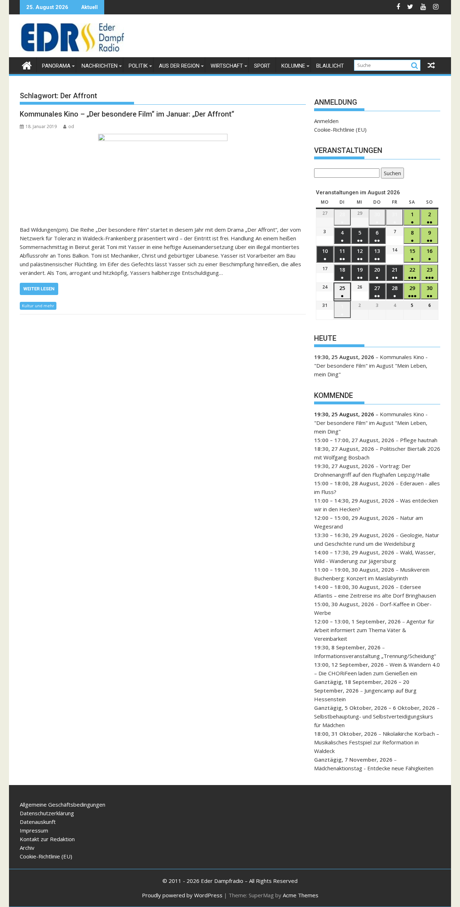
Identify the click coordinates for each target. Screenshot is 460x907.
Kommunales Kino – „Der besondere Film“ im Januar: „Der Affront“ (127, 114)
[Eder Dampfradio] (26, 64)
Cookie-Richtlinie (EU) (340, 129)
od (71, 126)
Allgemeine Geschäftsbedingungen (62, 804)
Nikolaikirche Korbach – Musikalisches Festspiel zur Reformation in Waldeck (376, 742)
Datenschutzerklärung (47, 813)
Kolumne (293, 66)
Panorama (56, 66)
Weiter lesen (39, 288)
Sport (262, 66)
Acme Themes (300, 895)
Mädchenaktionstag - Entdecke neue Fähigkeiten (373, 768)
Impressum (34, 830)
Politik (138, 66)
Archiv (27, 847)
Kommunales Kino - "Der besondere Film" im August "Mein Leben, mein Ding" (371, 365)
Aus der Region (179, 66)
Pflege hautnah (418, 440)
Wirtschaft (227, 66)
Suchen (391, 173)
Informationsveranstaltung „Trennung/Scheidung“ (375, 655)
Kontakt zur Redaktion (47, 839)
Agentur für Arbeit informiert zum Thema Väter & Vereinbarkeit (374, 630)
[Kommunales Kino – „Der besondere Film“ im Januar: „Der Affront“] (162, 176)
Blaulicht (330, 66)
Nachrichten (100, 66)
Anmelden (326, 120)
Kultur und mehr (38, 305)
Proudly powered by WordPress (182, 895)
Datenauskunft (38, 821)
